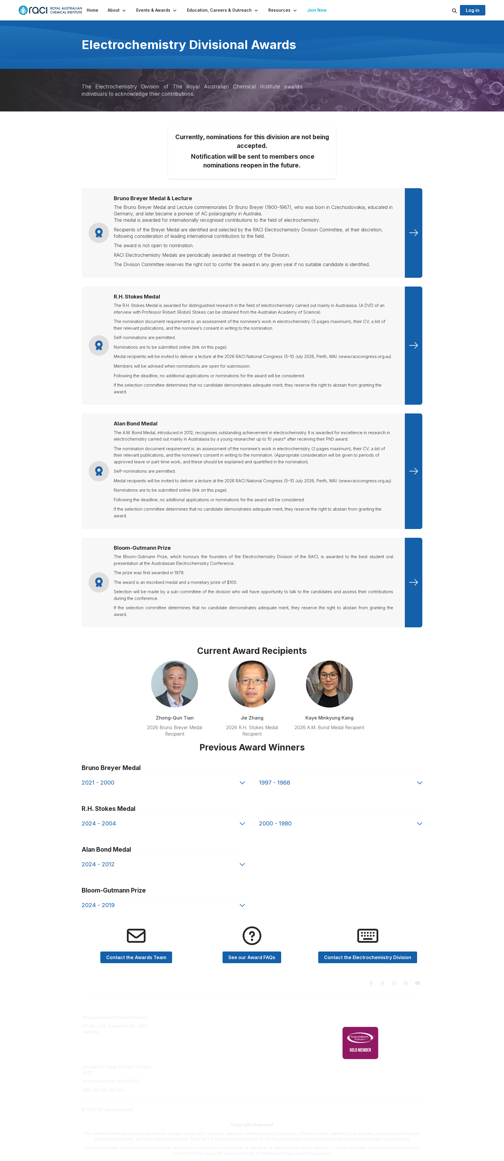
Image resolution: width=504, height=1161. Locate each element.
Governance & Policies (364, 1010)
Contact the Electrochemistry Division (367, 957)
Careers (177, 1053)
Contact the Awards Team (136, 957)
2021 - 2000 (98, 782)
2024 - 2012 (98, 864)
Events (175, 1035)
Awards (176, 1044)
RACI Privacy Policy (360, 1018)
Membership (267, 1044)
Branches (178, 1018)
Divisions (177, 1027)
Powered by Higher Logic (397, 1109)
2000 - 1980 (275, 823)
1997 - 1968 (274, 782)
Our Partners (268, 1027)
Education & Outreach (276, 1010)
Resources (266, 1018)
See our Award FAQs (251, 957)
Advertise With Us (273, 1035)
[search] (447, 10)
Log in (473, 10)
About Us (178, 1010)
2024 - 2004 (99, 823)
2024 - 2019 (98, 905)
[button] (117, 10)
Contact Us (266, 1053)
